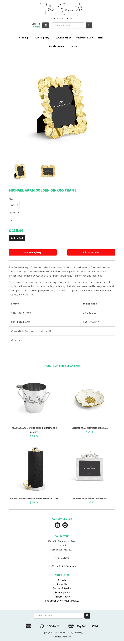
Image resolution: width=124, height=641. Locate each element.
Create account (57, 46)
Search (62, 580)
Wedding (23, 37)
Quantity (14, 212)
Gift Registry (42, 37)
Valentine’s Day (84, 37)
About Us (62, 584)
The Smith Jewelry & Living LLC (62, 600)
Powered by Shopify (62, 636)
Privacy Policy (62, 596)
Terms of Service (62, 588)
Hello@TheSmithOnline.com (62, 566)
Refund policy (62, 592)
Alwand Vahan (63, 37)
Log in (74, 46)
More (101, 37)
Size (11, 199)
